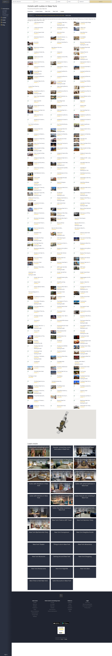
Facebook (70, 602)
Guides (34, 602)
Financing (87, 602)
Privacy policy (87, 607)
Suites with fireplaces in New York (38, 485)
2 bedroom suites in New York (62, 459)
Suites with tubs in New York (85, 508)
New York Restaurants (38, 569)
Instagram (70, 607)
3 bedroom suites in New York (85, 459)
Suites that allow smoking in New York (62, 509)
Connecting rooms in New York (85, 448)
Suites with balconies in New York (85, 472)
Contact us (35, 607)
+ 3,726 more (5, 15)
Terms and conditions (87, 606)
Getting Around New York (61, 556)
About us (35, 604)
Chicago (52, 602)
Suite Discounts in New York (62, 581)
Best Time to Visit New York (39, 581)
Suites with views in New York (38, 520)
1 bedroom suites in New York (39, 459)
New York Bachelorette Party (38, 532)
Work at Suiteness (35, 611)
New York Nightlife (62, 569)
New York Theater (39, 544)
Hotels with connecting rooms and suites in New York (39, 448)
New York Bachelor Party (85, 520)
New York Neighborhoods (85, 532)
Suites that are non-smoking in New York (85, 497)
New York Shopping (85, 556)
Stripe (66, 639)
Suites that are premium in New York (38, 509)
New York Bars (85, 569)
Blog (70, 611)
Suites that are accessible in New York (62, 472)
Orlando (4, 13)
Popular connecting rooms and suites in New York (62, 448)
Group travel (35, 614)
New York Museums (38, 556)
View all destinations (52, 611)
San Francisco (5, 14)
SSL (62, 639)
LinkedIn (70, 609)
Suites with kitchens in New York (39, 497)
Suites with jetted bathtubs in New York (85, 485)
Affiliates (35, 616)
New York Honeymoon (61, 532)
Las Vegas (4, 10)
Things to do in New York (62, 544)
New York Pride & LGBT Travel (62, 520)
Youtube (70, 606)
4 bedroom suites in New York (39, 472)
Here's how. (68, 15)
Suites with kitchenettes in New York (62, 497)
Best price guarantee (87, 604)
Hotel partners (35, 613)
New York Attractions (85, 544)
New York (4, 12)
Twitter (69, 604)
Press (35, 609)
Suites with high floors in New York (62, 485)
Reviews (35, 606)
